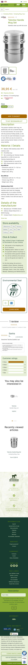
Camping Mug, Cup (19, 14)
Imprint (14, 524)
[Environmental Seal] (14, 290)
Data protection (14, 528)
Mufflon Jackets (14, 575)
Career (14, 555)
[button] (14, 653)
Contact (14, 546)
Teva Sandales (14, 579)
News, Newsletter (14, 558)
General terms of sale (14, 526)
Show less (4, 218)
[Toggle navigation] (2, 9)
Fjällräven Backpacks (14, 581)
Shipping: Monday (9, 93)
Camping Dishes (8, 14)
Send (14, 608)
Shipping (14, 530)
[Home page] (1, 13)
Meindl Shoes (14, 577)
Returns (14, 532)
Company (14, 553)
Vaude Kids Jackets (14, 583)
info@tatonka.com (17, 215)
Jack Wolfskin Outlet (14, 573)
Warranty (14, 534)
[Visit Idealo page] (7, 629)
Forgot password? (14, 544)
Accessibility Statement (14, 536)
